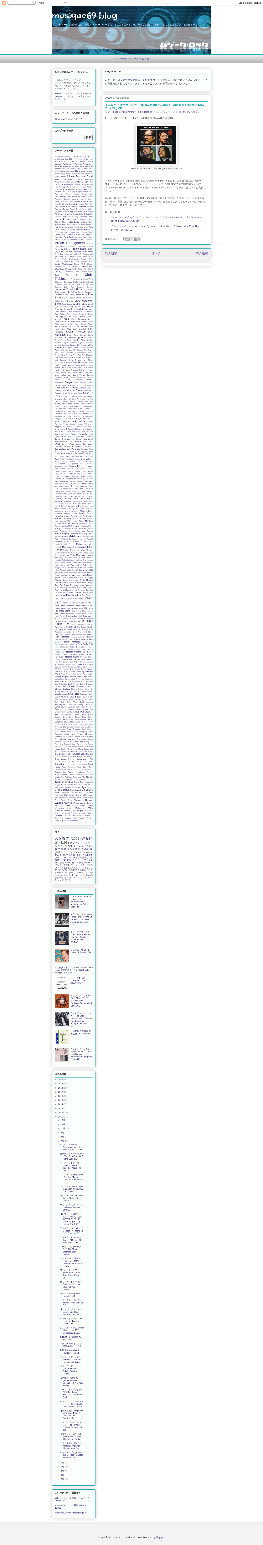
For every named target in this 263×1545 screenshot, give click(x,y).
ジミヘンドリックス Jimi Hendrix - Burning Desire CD (71, 1321)
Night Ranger (60, 570)
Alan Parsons (82, 169)
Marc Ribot (66, 519)
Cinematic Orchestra (73, 282)
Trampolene (80, 780)
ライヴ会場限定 (80, 857)
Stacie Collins (81, 709)
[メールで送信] (124, 239)
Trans (90, 779)
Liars (65, 496)
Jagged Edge (60, 427)
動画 (88, 875)
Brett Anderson (71, 237)
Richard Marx (79, 639)
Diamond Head (62, 322)
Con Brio (89, 285)
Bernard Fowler (62, 209)
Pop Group (87, 613)
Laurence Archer (72, 491)
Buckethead (79, 248)
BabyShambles (82, 192)
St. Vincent (69, 709)
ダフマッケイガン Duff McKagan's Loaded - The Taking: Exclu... (71, 1436)
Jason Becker (87, 429)
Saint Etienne (66, 674)
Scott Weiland (87, 681)
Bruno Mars (82, 246)
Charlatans (67, 264)
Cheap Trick (70, 269)
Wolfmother (59, 813)
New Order (82, 565)
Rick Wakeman (61, 647)
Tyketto (78, 787)
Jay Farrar (70, 434)
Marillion (89, 521)
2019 (60, 1083)
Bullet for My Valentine (70, 252)
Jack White (78, 421)
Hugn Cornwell (78, 411)
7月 (62, 1141)
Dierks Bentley (67, 324)
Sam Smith (77, 674)
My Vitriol (71, 555)
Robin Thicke (60, 659)
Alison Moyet (60, 174)
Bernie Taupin (75, 209)
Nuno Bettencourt (70, 580)
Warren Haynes (63, 802)
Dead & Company (84, 309)
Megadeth (88, 533)
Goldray (75, 385)
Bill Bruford (78, 212)
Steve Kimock (80, 719)
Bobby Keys (65, 230)
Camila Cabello (75, 257)
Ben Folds (60, 207)
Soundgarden (61, 704)
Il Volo (82, 416)
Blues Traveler (87, 225)
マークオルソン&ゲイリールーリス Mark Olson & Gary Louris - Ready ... (72, 1262)
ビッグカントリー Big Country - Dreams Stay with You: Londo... (70, 1286)
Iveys (78, 419)
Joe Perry (71, 449)
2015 (60, 1100)
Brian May (83, 237)
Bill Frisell (88, 212)
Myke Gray (81, 555)
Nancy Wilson (86, 558)
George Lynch (61, 377)
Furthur (58, 370)
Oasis (82, 580)
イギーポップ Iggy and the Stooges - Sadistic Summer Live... (71, 1454)
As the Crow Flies (75, 187)
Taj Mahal (59, 747)
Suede (90, 736)
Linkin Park (79, 498)
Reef (57, 634)
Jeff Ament (80, 436)
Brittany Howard (69, 240)
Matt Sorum (87, 531)
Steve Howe (68, 719)
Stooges (75, 732)
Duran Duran (72, 335)
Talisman (82, 746)
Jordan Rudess (77, 466)
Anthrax (78, 184)
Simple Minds (61, 694)
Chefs (79, 269)
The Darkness (61, 754)
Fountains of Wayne (63, 362)
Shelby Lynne (60, 691)
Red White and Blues (83, 632)
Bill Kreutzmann (62, 214)
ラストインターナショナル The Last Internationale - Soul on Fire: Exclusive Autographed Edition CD (81, 1019)
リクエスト (66, 852)
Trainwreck (67, 780)
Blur (56, 227)
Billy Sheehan (81, 217)
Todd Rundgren (68, 767)
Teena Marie (78, 749)
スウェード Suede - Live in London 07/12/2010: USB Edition (72, 1188)
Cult (85, 289)
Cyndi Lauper (61, 292)
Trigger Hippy (60, 785)
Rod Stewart (87, 659)
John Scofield (86, 456)
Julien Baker (67, 471)
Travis (76, 782)
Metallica (74, 536)
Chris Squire (76, 279)
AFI (73, 161)
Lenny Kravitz (60, 494)
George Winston (74, 380)
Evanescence (80, 353)
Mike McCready (79, 547)
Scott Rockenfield (72, 681)
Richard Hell (67, 639)
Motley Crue (73, 553)
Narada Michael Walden (64, 560)
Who (90, 805)
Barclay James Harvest (75, 199)
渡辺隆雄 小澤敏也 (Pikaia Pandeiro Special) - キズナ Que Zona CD (71, 1382)
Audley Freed (81, 189)
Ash (84, 187)
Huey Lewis (67, 411)
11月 (63, 1124)
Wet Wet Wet (62, 806)
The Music (77, 756)
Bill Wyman (74, 214)
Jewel (90, 439)
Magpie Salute (70, 513)
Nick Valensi (88, 568)
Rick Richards (71, 644)
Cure (90, 289)
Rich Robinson (62, 637)
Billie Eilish (84, 214)
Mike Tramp (70, 550)
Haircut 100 (81, 396)
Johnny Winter (68, 461)
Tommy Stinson (67, 775)
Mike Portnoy (129, 112)
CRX (66, 257)
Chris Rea (72, 275)
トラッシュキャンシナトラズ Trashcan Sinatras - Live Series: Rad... (72, 1393)
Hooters (58, 409)
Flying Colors (74, 360)
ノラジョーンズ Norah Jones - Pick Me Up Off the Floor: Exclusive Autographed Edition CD (81, 919)
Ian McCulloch (81, 413)
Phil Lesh (88, 608)
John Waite (69, 459)
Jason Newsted (72, 431)
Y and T (68, 813)
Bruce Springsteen (70, 243)
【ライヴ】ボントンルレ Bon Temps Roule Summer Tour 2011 (71, 1312)
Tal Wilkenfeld (71, 747)
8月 (62, 1137)
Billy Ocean (68, 217)
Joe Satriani (82, 449)
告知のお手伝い (73, 855)
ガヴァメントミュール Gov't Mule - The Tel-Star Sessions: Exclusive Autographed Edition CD (81, 1000)
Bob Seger (84, 227)
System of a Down (85, 744)
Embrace (78, 348)
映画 (84, 870)
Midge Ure (81, 544)
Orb (61, 585)
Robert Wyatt (72, 657)
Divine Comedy (68, 327)
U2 (83, 790)
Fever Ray (77, 355)
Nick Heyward (76, 568)
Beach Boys (80, 202)
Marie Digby (78, 521)
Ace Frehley (81, 161)
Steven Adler (68, 727)
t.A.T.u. (67, 821)
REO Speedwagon (78, 624)
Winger (79, 811)
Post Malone (60, 616)
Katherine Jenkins (78, 476)
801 (56, 161)
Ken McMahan (61, 481)
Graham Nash (60, 390)
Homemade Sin (75, 406)
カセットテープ (82, 865)
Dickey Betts (87, 322)
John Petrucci (72, 456)
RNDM (90, 624)
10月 (63, 1128)
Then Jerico (60, 759)
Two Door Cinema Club (64, 787)
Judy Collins (80, 469)
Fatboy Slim (60, 355)
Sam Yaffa (88, 674)
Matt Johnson (74, 531)
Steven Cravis (80, 727)
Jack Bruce (87, 419)
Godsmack (66, 385)
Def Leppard (60, 317)
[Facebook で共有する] (135, 239)
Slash (78, 696)
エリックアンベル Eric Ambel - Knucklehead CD (71, 1302)
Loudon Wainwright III (69, 509)
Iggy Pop (67, 416)
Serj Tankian (69, 686)
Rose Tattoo (82, 667)
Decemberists (72, 314)
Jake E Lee (71, 427)
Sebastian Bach (65, 684)
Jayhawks (83, 434)
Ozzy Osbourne (69, 588)
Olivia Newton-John (78, 583)
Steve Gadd (80, 717)
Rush (73, 672)
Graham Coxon (86, 388)
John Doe (69, 451)
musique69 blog (84, 15)
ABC (61, 161)
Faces (90, 353)
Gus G (67, 396)
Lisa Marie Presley (81, 501)
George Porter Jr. (77, 377)
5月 (62, 1467)
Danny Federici (68, 298)
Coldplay (80, 284)
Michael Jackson (68, 539)
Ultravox (65, 793)
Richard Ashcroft (78, 637)
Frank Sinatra (80, 365)
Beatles (117, 112)
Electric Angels (61, 343)
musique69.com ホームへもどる (131, 58)
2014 (60, 1104)
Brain (90, 232)
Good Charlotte (86, 385)
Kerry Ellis (67, 484)
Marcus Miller (66, 521)
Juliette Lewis (80, 471)
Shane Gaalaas (62, 689)
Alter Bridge (60, 179)
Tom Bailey (82, 767)
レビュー (86, 878)
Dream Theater (75, 331)
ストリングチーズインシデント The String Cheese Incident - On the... (71, 1426)
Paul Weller (60, 599)
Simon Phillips (87, 691)
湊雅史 (89, 855)
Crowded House (74, 289)
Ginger (68, 382)
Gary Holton (60, 375)
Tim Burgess (70, 764)
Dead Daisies (60, 312)
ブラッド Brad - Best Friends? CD (70, 1294)
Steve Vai (83, 724)
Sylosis (73, 744)
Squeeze (59, 709)
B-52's (65, 192)
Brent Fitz (59, 237)
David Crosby (67, 307)
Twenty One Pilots (85, 785)
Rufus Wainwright (62, 672)
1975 (86, 156)
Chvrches (59, 282)
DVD (75, 870)
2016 (60, 1096)
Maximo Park (77, 533)
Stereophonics (67, 715)
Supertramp (81, 739)
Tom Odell (78, 770)
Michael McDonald (85, 539)
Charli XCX (79, 264)
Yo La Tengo (72, 816)
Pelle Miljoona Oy (70, 603)
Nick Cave (65, 568)
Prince (57, 618)
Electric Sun (60, 345)
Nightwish (71, 570)
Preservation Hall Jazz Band (79, 616)
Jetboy (84, 439)
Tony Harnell (81, 775)
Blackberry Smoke (78, 222)
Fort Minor (88, 360)
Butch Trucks (60, 254)
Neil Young (71, 565)
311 (70, 159)
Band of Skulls (87, 197)
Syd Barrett (65, 744)
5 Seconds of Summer (83, 159)
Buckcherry (66, 249)
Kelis (79, 479)
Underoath (59, 795)
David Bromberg (80, 304)
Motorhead (84, 553)
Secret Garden (79, 684)
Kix (77, 486)
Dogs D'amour (82, 326)
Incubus (72, 419)
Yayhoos (76, 813)
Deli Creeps (72, 317)
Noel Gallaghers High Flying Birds (71, 575)
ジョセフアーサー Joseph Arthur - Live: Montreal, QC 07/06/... (72, 1147)
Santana (72, 677)
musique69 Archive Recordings (68, 875)
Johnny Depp (80, 459)
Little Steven (87, 504)
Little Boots (76, 504)
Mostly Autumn (61, 553)
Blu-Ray (65, 870)
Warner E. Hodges (83, 800)
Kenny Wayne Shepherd (81, 481)
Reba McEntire (65, 629)
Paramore (82, 590)
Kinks (67, 486)
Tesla (81, 751)
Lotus (86, 506)
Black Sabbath (79, 219)
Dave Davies (67, 301)
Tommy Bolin (60, 772)
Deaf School (60, 314)
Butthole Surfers (72, 254)
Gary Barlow (73, 372)
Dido (57, 324)
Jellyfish (89, 437)
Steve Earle (68, 717)
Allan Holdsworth (73, 174)
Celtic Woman (81, 261)
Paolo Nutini (60, 590)
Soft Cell (59, 702)
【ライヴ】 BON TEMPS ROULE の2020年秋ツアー (79, 980)
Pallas (90, 588)
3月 (62, 1475)
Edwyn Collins (87, 340)
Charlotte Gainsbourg (81, 266)
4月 (62, 1471)
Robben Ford (60, 652)
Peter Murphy (67, 608)
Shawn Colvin (77, 689)
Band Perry (76, 197)
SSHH (57, 674)
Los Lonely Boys (74, 506)
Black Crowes (63, 219)
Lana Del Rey (86, 489)
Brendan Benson (84, 235)
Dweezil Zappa (86, 335)
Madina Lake (86, 511)
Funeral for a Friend (84, 367)
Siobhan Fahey (86, 694)
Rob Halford (87, 649)
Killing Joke (87, 483)
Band (69, 197)
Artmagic (62, 187)
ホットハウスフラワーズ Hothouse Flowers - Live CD (71, 1207)
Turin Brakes (71, 785)
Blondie (58, 225)
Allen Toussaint (86, 174)
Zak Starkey (65, 818)
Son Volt (72, 702)
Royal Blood (87, 669)
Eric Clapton (78, 350)
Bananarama (60, 197)
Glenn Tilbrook (80, 383)
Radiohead (71, 627)
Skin (72, 697)
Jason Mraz (60, 431)
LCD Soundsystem (63, 489)
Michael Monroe (63, 542)
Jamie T (63, 429)
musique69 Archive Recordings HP (71, 1513)
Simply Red (73, 694)
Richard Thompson (71, 642)
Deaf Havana (87, 312)
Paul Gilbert (143, 112)
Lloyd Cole (60, 506)
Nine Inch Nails (79, 573)
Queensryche (74, 621)
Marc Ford (82, 516)
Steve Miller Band (72, 722)
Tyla (84, 787)
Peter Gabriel (81, 606)
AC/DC (67, 161)
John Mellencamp (80, 454)
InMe (65, 419)
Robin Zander (73, 659)
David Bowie (67, 304)
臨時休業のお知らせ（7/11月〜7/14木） (71, 1351)
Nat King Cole (80, 560)
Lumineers (59, 511)
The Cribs (88, 751)
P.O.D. (79, 588)
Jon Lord (82, 461)
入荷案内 (195, 112)
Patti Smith (63, 593)
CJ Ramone (85, 254)
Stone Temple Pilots (63, 732)
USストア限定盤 (62, 868)
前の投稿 (202, 253)
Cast (71, 261)
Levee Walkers (73, 494)
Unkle (84, 795)
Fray (74, 367)
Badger (69, 194)
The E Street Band (76, 754)
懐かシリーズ (86, 862)
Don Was (66, 329)
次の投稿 (111, 253)
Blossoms (66, 224)
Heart (57, 401)
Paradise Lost (71, 590)
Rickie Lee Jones (78, 647)
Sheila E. (89, 689)
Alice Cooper (87, 171)
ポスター (69, 873)
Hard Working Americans (74, 399)
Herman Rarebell (80, 404)
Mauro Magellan (62, 533)
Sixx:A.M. (59, 697)
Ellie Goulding (70, 345)
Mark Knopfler (69, 523)
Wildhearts (80, 808)
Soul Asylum (86, 702)
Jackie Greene (69, 424)
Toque (57, 779)
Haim (73, 396)
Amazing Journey (75, 179)
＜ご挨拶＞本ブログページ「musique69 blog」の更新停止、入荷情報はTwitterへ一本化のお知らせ (74, 970)
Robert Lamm (61, 654)
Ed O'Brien (88, 338)
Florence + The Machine (74, 357)
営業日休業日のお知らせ (67, 860)
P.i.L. (85, 588)
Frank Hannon (67, 365)
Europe (69, 353)
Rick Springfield (85, 644)
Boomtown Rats (61, 232)
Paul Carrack (75, 592)
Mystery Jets (71, 558)
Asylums (71, 189)
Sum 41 (58, 739)
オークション (83, 873)
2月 (62, 1479)
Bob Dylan (64, 227)
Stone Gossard (74, 729)
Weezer (76, 803)
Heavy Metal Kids (63, 403)
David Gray (80, 307)
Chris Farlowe (81, 271)
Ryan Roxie (87, 671)
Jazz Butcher (69, 437)
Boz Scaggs (81, 232)
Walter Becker (67, 800)
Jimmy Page (68, 444)
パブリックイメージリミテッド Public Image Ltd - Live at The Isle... (72, 1404)
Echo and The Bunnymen (71, 337)
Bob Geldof (74, 227)
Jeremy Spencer (62, 439)
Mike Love (66, 547)
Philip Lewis (76, 611)
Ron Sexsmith (79, 664)
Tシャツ (58, 880)
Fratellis (68, 367)
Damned (58, 295)
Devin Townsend (78, 319)
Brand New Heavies (65, 235)
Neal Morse (87, 563)
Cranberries (60, 289)
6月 (62, 1463)
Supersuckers (69, 739)
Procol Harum (69, 618)
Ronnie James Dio (69, 667)
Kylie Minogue (86, 486)
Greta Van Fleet (75, 393)
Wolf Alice (88, 811)
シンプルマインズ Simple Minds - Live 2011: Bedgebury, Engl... (72, 1330)
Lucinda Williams (86, 509)
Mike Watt (80, 550)
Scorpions (59, 681)
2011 (60, 1117)
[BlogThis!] (128, 239)
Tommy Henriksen (76, 772)
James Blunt (81, 427)
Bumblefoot (87, 252)
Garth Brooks (60, 372)
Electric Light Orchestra (82, 343)
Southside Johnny (75, 705)
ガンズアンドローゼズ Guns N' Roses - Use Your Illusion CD (71, 1239)
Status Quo (78, 712)
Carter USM (87, 259)
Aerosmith (63, 166)
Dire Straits (80, 324)
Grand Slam (88, 390)
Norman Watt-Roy (69, 578)
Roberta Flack (86, 657)
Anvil (84, 184)
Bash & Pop (68, 202)
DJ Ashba (72, 292)
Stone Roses (87, 729)
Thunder (59, 764)
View (84, 798)
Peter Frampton (67, 606)
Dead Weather (74, 312)
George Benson (86, 375)
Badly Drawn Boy (84, 194)
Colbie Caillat (68, 285)
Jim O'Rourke (61, 441)
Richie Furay (87, 642)
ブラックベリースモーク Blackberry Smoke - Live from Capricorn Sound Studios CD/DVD (81, 937)
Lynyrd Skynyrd (72, 511)
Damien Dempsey (85, 292)
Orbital (66, 585)
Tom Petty (88, 770)
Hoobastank (88, 406)
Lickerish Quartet (85, 496)
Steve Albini (80, 715)
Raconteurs (60, 627)
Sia (79, 691)
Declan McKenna (86, 314)
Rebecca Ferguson (80, 629)
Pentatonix (83, 603)
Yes (64, 816)
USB (76, 868)
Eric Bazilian (66, 350)
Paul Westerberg (75, 599)
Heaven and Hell (85, 401)
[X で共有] (132, 239)
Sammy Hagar (61, 677)
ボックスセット (72, 878)
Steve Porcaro (61, 724)
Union (78, 795)
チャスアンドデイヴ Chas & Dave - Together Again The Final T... (70, 1167)
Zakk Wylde (79, 818)
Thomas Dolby (86, 761)
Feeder (68, 355)
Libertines (73, 496)
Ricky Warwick (68, 649)
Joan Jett (81, 444)
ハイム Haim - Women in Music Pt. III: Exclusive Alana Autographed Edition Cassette (80, 901)
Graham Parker (74, 390)
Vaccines (63, 798)
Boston (72, 232)
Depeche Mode (86, 317)
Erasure (85, 348)
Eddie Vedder (73, 340)
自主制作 (61, 849)
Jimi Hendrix (74, 441)
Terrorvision (72, 751)
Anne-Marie (68, 184)
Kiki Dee (77, 484)
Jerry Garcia (76, 439)
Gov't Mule (60, 388)
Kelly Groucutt (87, 479)
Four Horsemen (80, 362)
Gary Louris (73, 375)
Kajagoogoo (81, 474)
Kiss (72, 486)
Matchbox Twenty (70, 529)
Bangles (58, 199)
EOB (57, 338)
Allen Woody (60, 177)
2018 (60, 1088)
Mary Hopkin (82, 526)
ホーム (156, 253)
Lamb (74, 489)
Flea (61, 357)
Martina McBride (68, 526)
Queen (81, 618)
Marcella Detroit (79, 519)
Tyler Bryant (75, 790)
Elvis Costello (66, 347)
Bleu (91, 222)
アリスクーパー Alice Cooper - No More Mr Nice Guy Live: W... (71, 1230)
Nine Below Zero (66, 573)
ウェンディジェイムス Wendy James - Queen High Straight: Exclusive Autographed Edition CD (81, 1054)
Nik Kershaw (81, 570)
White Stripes (79, 805)
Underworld (69, 795)
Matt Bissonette (86, 529)
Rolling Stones (64, 664)
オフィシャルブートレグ (164, 112)
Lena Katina (87, 491)
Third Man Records (70, 761)
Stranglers (83, 732)
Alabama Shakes (69, 169)
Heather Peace (68, 401)
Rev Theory (65, 634)
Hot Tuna (78, 409)
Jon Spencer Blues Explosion (80, 464)
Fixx (83, 355)
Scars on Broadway (84, 679)
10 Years (75, 156)
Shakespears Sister (84, 687)
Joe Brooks (79, 447)
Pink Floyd (60, 613)
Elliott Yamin (82, 345)
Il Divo (75, 416)
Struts (65, 737)
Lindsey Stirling (63, 498)
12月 (63, 1120)
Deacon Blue (69, 309)
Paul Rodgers (87, 595)
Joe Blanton (68, 446)
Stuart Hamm (80, 737)
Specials (71, 707)
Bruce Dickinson (85, 240)
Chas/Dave (59, 269)
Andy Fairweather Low (64, 182)
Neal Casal (76, 562)
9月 (62, 1133)
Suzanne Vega (77, 742)
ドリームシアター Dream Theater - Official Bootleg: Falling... (69, 1370)
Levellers (84, 494)
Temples (63, 751)
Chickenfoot (68, 271)
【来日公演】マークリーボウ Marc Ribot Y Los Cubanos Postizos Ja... (71, 1414)
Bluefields (75, 224)
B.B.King (71, 192)
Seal (56, 684)
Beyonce (58, 212)
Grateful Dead (61, 393)
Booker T (88, 229)
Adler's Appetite (75, 164)
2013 (60, 1108)
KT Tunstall (69, 473)
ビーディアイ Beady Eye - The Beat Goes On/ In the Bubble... (72, 1156)
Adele (65, 164)
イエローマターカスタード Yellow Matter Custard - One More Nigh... (71, 1178)
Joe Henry (88, 447)
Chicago (58, 271)
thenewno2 (74, 821)
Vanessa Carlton (74, 798)
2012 (60, 1112)
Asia (65, 189)
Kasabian (65, 476)
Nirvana (89, 573)
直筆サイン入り (77, 846)
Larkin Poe (59, 491)
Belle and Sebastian (75, 204)
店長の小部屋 (84, 849)
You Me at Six (84, 816)
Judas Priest (67, 469)
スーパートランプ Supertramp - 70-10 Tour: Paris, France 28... (70, 1274)
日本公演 (69, 862)
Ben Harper (71, 207)
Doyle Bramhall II (81, 329)
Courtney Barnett (85, 287)
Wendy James (86, 803)
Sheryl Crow (72, 691)
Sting (63, 729)
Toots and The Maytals (83, 777)
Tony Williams (66, 777)
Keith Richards (69, 479)
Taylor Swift (66, 749)
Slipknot (86, 697)
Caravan (85, 257)
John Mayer (66, 453)
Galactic (74, 370)
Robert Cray (87, 652)
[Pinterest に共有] (139, 239)
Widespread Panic (63, 808)
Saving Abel (70, 679)
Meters (82, 537)
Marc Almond (71, 516)
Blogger (160, 1537)
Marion (58, 523)
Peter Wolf (78, 608)
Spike (78, 707)
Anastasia (89, 179)
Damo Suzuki (68, 295)
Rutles (78, 672)
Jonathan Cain (61, 466)
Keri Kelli (58, 484)
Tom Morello (67, 769)
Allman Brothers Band (80, 176)
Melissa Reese (61, 536)
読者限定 (59, 878)
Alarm (77, 171)
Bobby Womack (76, 230)
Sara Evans (82, 677)
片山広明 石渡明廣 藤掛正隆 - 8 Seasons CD (81, 1032)
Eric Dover (88, 350)
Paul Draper (88, 593)
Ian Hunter (68, 414)
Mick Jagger (69, 544)
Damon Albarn (81, 295)
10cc (81, 156)
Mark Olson (82, 524)
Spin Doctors (87, 707)
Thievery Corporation (77, 759)
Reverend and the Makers (82, 634)
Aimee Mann (74, 166)
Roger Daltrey (73, 662)
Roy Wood (75, 669)
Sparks (64, 707)
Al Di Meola (85, 166)
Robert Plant (77, 654)
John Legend (81, 451)
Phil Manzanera (62, 611)
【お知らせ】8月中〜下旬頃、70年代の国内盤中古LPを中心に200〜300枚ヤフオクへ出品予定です (71, 1219)
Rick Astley (59, 644)
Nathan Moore (65, 563)
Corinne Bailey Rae (64, 287)
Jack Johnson (62, 421)
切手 (66, 880)
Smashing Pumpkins (83, 699)
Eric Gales (59, 353)
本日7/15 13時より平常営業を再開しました (71, 1344)
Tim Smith (82, 764)
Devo (90, 319)
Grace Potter (72, 388)
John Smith (59, 459)
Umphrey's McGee (82, 792)
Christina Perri (87, 279)
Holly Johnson (61, 406)
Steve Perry (87, 722)
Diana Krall (75, 322)
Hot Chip (67, 409)
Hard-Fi (90, 399)
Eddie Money (60, 340)
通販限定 (184, 112)
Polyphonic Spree (73, 613)
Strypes (71, 737)
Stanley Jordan (66, 712)
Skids (66, 697)
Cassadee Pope (61, 261)
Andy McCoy (81, 182)
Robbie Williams (73, 652)
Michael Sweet (79, 542)
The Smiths (88, 757)
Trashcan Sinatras (64, 782)
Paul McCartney (73, 595)
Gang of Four (86, 370)
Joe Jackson (60, 449)
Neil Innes (59, 565)
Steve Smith (73, 724)
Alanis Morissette (67, 171)
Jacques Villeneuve (85, 424)
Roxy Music (63, 669)
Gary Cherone (86, 372)
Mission (89, 550)
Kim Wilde (59, 486)
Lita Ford (67, 504)
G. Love (66, 370)
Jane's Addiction (74, 429)
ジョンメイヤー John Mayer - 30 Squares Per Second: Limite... (71, 1359)
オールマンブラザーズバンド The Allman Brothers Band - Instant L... (71, 1250)
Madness (58, 513)
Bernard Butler (86, 207)
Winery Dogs (69, 811)
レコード (63, 857)
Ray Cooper (82, 627)
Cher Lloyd (88, 269)
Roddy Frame (61, 662)
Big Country (68, 212)
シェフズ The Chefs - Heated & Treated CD (80, 951)
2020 (60, 1079)
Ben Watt (89, 204)
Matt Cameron (61, 531)
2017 (60, 1092)
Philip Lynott (87, 611)
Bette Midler (87, 209)
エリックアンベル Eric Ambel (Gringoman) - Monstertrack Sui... (71, 1445)
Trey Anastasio (86, 782)
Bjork (91, 217)
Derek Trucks (62, 319)
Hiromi (90, 404)
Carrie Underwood (70, 259)
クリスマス (64, 865)
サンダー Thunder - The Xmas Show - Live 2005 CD (71, 1198)
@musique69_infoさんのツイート (70, 119)
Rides (78, 649)
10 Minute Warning (62, 157)
